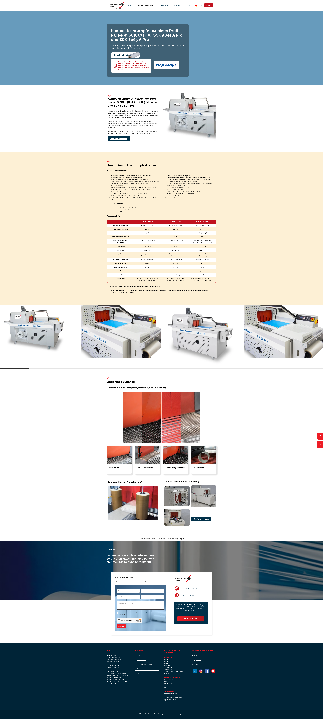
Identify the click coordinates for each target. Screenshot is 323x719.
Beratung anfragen (201, 519)
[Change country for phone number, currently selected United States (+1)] (119, 597)
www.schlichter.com (113, 667)
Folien (130, 5)
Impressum (197, 660)
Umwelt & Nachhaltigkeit (144, 664)
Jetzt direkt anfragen (118, 139)
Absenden (121, 626)
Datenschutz (148, 613)
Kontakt (208, 5)
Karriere (139, 655)
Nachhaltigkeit (178, 5)
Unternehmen (163, 5)
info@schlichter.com (189, 588)
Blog (190, 5)
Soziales (139, 669)
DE (199, 5)
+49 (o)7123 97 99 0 (188, 595)
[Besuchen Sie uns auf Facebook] (207, 671)
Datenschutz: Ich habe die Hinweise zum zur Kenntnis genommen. (139, 613)
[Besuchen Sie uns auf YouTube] (213, 671)
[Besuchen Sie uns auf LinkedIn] (195, 671)
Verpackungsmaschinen (146, 5)
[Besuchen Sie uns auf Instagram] (201, 671)
